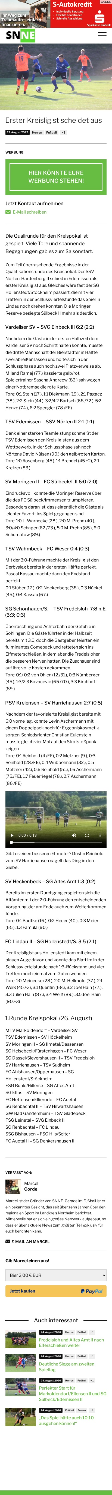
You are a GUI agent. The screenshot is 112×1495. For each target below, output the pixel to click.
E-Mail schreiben (29, 212)
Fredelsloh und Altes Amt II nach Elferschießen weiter (71, 1342)
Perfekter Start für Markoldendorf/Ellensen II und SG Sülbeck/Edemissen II (73, 1394)
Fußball (51, 132)
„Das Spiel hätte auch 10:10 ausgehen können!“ (66, 1420)
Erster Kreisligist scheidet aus (53, 120)
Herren (37, 132)
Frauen (82, 1410)
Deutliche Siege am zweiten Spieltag (66, 1366)
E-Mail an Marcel (30, 1241)
